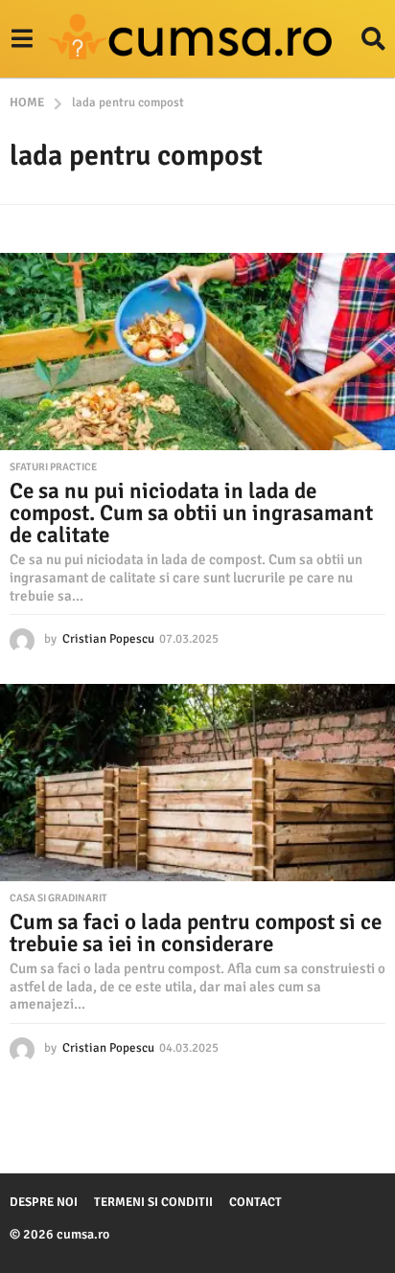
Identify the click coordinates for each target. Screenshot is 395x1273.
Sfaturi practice (53, 467)
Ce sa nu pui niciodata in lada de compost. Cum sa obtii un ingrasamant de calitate (191, 513)
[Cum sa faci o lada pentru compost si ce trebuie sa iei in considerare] (197, 782)
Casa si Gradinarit (58, 898)
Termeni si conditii (153, 1202)
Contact (255, 1202)
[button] (22, 39)
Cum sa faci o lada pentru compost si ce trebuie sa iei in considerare (196, 933)
